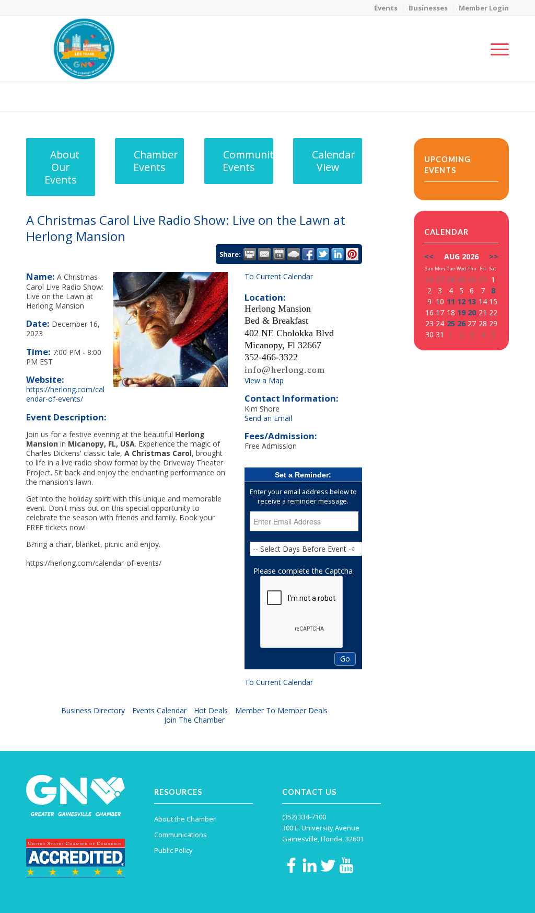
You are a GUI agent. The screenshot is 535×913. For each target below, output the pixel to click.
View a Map (264, 380)
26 (461, 323)
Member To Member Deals (281, 710)
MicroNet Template (62, 96)
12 (461, 301)
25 (451, 323)
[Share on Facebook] (308, 254)
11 (451, 301)
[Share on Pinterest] (352, 254)
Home (436, 96)
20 (472, 312)
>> (493, 256)
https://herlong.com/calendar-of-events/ (65, 394)
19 (461, 312)
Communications (180, 834)
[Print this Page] (249, 254)
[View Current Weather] (293, 254)
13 (472, 301)
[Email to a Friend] (264, 254)
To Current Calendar (279, 276)
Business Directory (93, 710)
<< (429, 256)
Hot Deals (211, 710)
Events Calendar (159, 710)
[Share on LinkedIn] (337, 254)
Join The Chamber (194, 720)
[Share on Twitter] (323, 254)
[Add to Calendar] (279, 254)
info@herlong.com (285, 369)
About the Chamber (185, 819)
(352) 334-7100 (304, 816)
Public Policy (173, 850)
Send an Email (268, 418)
